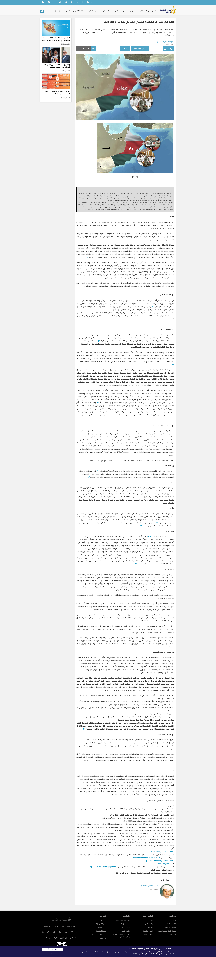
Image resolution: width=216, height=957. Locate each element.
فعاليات (67, 11)
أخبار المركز (57, 11)
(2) (101, 278)
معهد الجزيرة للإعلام (123, 924)
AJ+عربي (103, 938)
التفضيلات (172, 934)
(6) (98, 402)
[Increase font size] (171, 49)
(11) (149, 536)
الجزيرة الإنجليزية (101, 924)
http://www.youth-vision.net (162, 851)
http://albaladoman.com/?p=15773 (146, 857)
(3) (152, 306)
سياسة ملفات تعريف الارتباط (167, 931)
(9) (157, 522)
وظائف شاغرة (149, 924)
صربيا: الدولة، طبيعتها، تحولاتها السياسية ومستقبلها (57, 93)
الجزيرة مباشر (102, 927)
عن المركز (155, 11)
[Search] (42, 11)
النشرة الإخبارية (148, 931)
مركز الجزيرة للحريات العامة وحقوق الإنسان (121, 935)
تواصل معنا (149, 920)
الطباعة (125, 48)
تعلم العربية (126, 927)
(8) (89, 477)
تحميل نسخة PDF (140, 48)
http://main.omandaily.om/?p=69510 (158, 860)
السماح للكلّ (52, 949)
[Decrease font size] (165, 49)
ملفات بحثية (106, 11)
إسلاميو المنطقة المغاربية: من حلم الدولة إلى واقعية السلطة (56, 66)
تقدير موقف (132, 11)
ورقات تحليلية (144, 11)
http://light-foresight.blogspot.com (102, 867)
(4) (99, 341)
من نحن (173, 920)
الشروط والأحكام (171, 924)
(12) (136, 564)
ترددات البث (149, 927)
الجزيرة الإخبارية (101, 920)
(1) (87, 257)
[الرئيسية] (168, 10)
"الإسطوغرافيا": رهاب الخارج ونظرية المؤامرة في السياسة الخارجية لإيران (56, 39)
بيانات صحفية (148, 934)
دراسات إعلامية (119, 11)
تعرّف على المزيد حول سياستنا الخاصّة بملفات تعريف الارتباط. (150, 954)
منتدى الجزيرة (125, 931)
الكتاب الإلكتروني (79, 11)
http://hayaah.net (165, 863)
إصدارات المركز (94, 11)
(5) (173, 364)
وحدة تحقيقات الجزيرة (99, 934)
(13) (84, 729)
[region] (108, 951)
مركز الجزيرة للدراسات (123, 920)
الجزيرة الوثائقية (101, 931)
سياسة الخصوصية (170, 927)
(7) (97, 471)
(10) (141, 525)
